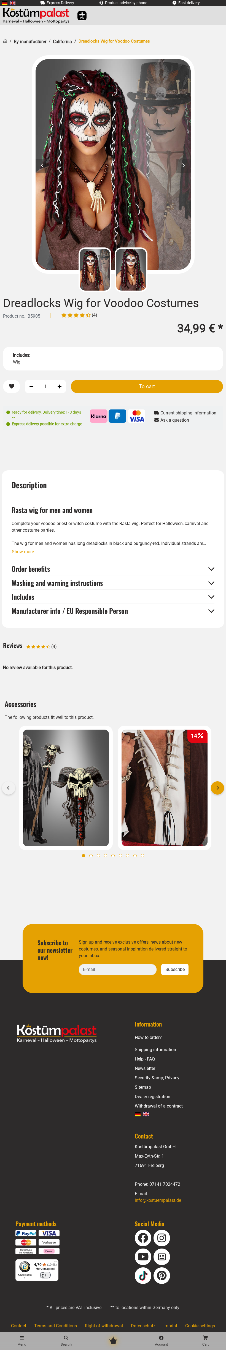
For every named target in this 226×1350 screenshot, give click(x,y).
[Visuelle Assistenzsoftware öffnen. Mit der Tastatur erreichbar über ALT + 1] (78, 15)
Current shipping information (187, 413)
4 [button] (105, 856)
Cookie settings (200, 1325)
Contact (18, 1325)
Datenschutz (143, 1325)
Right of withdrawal (104, 1325)
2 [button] (91, 856)
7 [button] (127, 856)
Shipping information (155, 1049)
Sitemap (143, 1087)
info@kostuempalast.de (158, 1200)
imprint (170, 1325)
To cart (147, 386)
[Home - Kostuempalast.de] (63, 1033)
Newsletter (145, 1068)
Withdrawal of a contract (159, 1106)
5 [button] (113, 856)
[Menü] (55, 1262)
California (62, 41)
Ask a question (174, 420)
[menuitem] (4, 3)
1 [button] (83, 856)
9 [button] (142, 856)
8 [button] (135, 856)
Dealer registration (152, 1096)
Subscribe (175, 969)
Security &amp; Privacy (157, 1077)
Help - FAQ (145, 1059)
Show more (23, 551)
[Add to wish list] (11, 386)
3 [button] (98, 856)
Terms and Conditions (55, 1325)
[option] (113, 164)
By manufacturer (30, 41)
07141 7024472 (164, 1184)
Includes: (21, 355)
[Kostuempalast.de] (38, 15)
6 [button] (120, 856)
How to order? (148, 1037)
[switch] (45, 1275)
